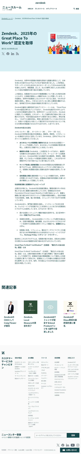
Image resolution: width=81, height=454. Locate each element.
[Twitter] (58, 445)
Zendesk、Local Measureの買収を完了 (30, 321)
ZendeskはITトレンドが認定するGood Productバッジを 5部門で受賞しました (50, 324)
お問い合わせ (71, 450)
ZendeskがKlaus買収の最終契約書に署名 (70, 321)
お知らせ (30, 9)
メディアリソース (51, 9)
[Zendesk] (3, 356)
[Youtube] (73, 445)
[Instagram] (77, 445)
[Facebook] (62, 445)
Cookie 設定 (29, 450)
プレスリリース (39, 9)
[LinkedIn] (67, 445)
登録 (73, 435)
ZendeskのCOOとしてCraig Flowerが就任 (10, 321)
